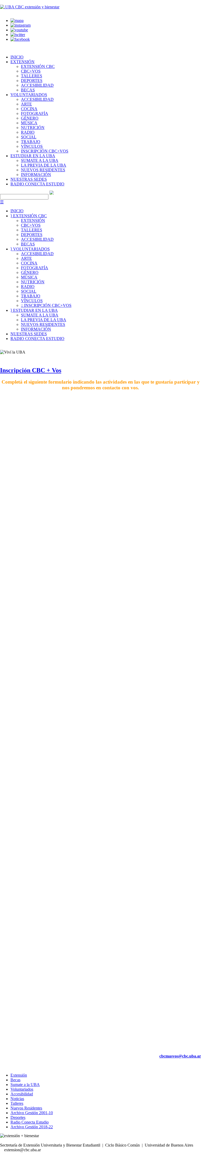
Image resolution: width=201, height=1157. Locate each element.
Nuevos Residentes (26, 1108)
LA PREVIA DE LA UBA (43, 165)
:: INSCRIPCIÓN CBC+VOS (46, 305)
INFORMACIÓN (36, 174)
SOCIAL (28, 137)
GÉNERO (29, 118)
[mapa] (17, 20)
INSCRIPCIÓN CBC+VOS (44, 151)
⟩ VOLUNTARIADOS (30, 249)
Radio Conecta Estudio (29, 1122)
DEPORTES (31, 80)
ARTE (26, 104)
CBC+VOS (31, 71)
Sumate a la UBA (25, 1084)
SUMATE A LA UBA (39, 160)
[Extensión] (29, 7)
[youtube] (19, 30)
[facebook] (20, 39)
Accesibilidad (21, 1094)
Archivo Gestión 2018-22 (31, 1127)
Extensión (18, 1075)
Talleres (16, 1103)
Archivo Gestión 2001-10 (31, 1113)
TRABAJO (30, 141)
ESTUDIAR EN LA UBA (32, 156)
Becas (15, 1080)
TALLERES (31, 76)
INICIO (17, 57)
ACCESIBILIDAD (37, 85)
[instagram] (20, 25)
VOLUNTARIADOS (28, 94)
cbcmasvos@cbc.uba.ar (180, 1056)
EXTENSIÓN (22, 62)
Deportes (17, 1117)
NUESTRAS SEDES (28, 179)
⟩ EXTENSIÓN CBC (28, 216)
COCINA (29, 109)
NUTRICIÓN (32, 127)
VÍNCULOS (32, 146)
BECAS (28, 90)
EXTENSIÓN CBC (38, 66)
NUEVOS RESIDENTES (43, 170)
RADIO (28, 132)
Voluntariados (21, 1089)
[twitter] (17, 34)
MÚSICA (29, 123)
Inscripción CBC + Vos (30, 370)
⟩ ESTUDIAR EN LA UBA (34, 310)
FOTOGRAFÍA (34, 113)
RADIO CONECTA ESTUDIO (37, 184)
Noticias (17, 1098)
